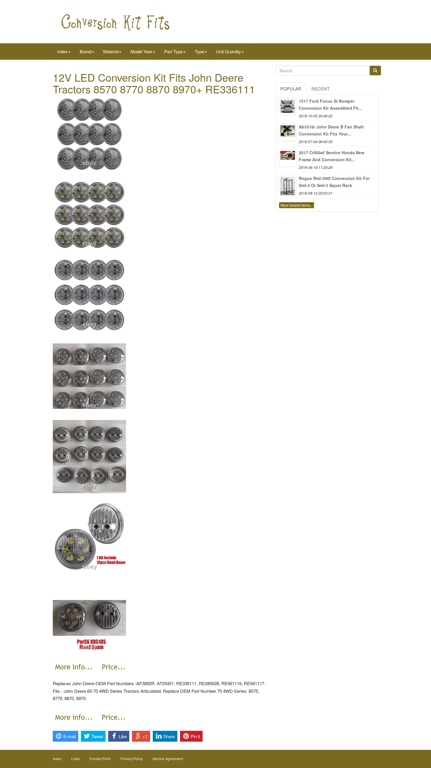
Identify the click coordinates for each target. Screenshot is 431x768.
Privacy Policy (132, 758)
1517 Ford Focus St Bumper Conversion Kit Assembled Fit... (330, 104)
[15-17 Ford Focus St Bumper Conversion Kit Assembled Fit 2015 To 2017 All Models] (287, 106)
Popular (290, 88)
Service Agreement (167, 758)
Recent (320, 88)
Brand (85, 51)
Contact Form (100, 758)
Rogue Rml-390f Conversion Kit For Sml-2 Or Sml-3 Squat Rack (334, 181)
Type (199, 51)
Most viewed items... (297, 205)
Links (75, 758)
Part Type (173, 51)
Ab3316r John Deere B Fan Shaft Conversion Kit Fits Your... (331, 130)
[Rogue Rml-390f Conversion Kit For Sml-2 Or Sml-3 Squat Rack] (287, 184)
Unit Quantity (228, 51)
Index (62, 51)
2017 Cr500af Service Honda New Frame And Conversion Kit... (331, 156)
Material (110, 51)
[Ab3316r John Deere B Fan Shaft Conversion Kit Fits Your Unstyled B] (287, 132)
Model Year (141, 51)
